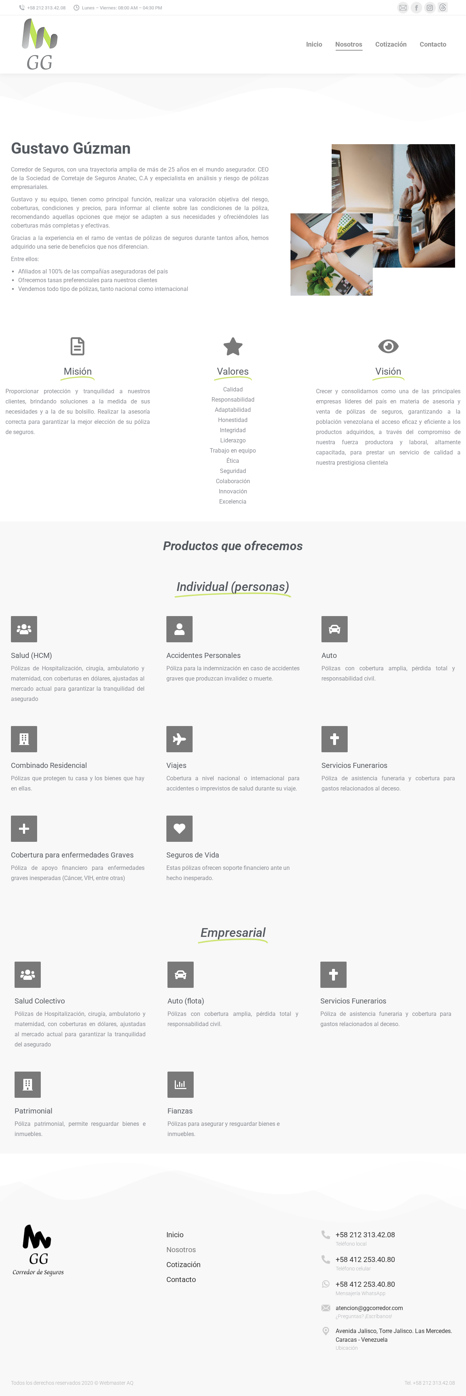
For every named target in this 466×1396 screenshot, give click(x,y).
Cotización (183, 1264)
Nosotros (181, 1249)
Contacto (181, 1279)
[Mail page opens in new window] (403, 7)
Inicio (174, 1234)
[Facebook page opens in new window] (416, 7)
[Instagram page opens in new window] (430, 7)
